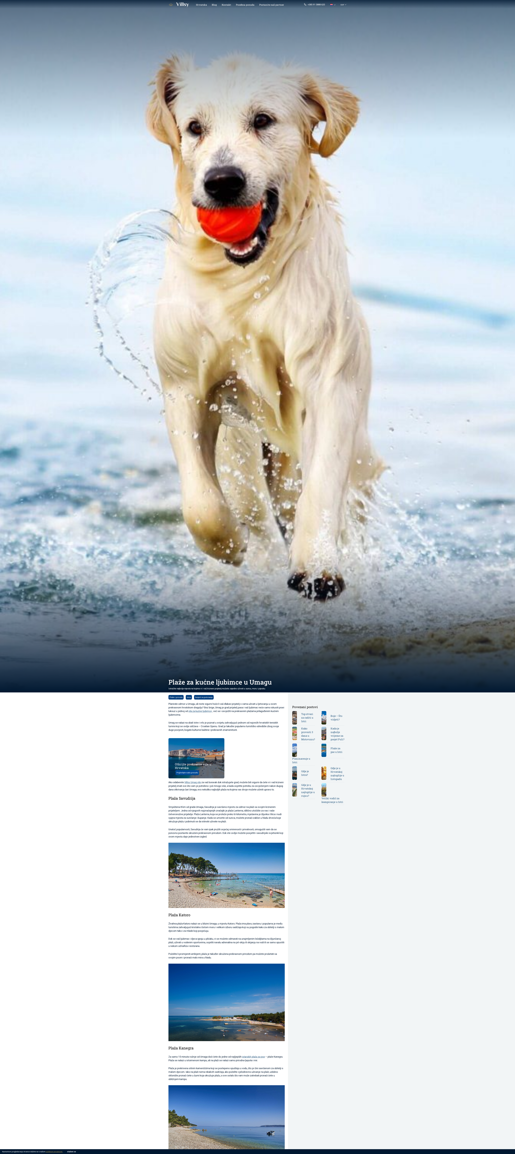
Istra (189, 697)
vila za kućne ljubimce (200, 711)
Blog (214, 4)
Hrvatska (201, 4)
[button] (333, 5)
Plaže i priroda (176, 697)
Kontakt (226, 4)
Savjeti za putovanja (204, 697)
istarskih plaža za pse (253, 1056)
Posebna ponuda (245, 4)
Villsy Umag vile (192, 782)
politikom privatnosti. (54, 1152)
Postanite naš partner (271, 4)
